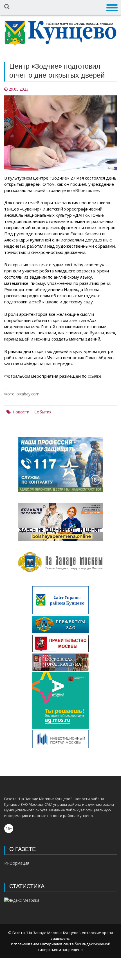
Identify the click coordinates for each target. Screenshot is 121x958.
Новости (21, 412)
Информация (16, 863)
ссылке (95, 376)
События (42, 412)
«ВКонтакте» (86, 190)
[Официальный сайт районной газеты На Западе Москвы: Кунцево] (60, 33)
